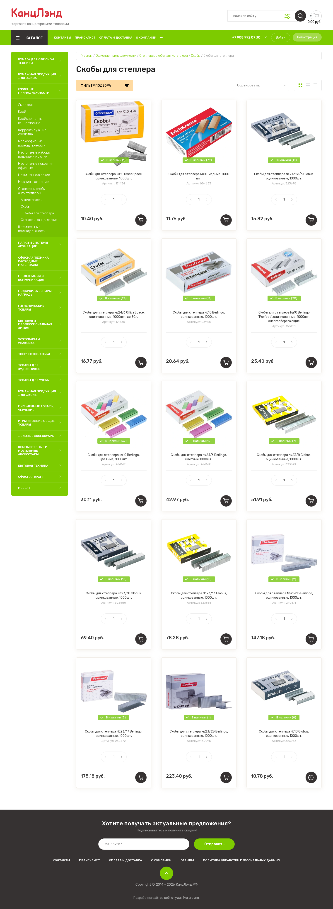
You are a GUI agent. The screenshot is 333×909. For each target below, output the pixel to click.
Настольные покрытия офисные (35, 166)
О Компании (146, 37)
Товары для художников (29, 366)
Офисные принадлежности (33, 90)
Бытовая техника (33, 465)
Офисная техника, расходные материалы (33, 261)
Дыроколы (26, 105)
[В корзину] (141, 220)
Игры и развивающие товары (36, 422)
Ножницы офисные (33, 182)
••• (161, 37)
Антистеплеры (32, 200)
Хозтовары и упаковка (29, 341)
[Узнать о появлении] (311, 777)
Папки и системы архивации (33, 244)
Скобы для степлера (39, 213)
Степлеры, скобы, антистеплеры (32, 191)
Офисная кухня (31, 476)
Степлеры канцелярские (39, 220)
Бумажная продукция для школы (37, 393)
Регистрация (307, 37)
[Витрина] (300, 85)
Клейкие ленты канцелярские (30, 121)
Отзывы (187, 860)
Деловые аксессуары (36, 436)
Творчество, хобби (34, 354)
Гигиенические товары (31, 307)
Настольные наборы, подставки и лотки (34, 154)
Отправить (214, 844)
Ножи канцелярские (34, 175)
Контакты (62, 37)
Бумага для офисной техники (36, 61)
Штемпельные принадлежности (32, 229)
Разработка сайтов (148, 898)
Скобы (25, 206)
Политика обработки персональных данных (241, 860)
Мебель (24, 488)
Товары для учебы (34, 380)
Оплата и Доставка (115, 37)
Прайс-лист (85, 37)
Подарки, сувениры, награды (35, 292)
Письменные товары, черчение (36, 408)
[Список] (307, 85)
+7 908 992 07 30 (246, 37)
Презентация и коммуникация (31, 277)
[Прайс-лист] (315, 85)
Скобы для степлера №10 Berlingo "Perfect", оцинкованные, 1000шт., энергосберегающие (284, 317)
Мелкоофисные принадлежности (32, 143)
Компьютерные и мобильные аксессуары (32, 450)
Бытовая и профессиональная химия (35, 324)
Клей (22, 112)
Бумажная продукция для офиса (37, 76)
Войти (280, 37)
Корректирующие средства (32, 132)
